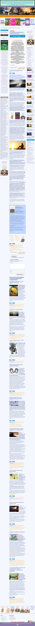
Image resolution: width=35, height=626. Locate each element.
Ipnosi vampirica (14, 600)
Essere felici (13, 498)
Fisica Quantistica (30, 51)
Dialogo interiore (14, 247)
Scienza (29, 61)
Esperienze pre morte (4, 15)
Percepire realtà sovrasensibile (12, 248)
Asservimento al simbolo (18, 393)
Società (15, 362)
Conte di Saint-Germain (19, 15)
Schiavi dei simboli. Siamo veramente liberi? (16, 365)
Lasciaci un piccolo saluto (13, 6)
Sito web (11, 273)
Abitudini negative (19, 463)
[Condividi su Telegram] (10, 73)
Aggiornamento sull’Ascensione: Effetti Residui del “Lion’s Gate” (30, 149)
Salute (20, 306)
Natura (12, 563)
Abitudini (16, 463)
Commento (20, 338)
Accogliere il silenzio (17, 245)
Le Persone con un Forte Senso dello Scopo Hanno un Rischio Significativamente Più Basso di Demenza (30, 158)
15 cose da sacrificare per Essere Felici (16, 471)
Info (2, 617)
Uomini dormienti (17, 529)
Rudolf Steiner (9, 15)
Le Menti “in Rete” (13, 67)
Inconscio (14, 306)
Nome (11, 270)
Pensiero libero (19, 563)
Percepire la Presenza (15, 527)
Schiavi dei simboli (19, 394)
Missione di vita (13, 467)
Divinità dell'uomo (18, 526)
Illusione (11, 362)
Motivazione (16, 467)
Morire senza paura (12, 619)
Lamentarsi (16, 498)
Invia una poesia (4, 618)
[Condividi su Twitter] (12, 73)
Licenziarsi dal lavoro (15, 562)
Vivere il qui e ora (19, 499)
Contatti (8, 6)
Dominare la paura (16, 561)
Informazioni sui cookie (20, 6)
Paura (18, 498)
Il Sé (17, 247)
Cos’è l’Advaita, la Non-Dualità (30, 145)
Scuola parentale (13, 564)
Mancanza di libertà (14, 394)
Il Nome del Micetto (30, 142)
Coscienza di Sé (14, 526)
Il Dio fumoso (2, 16)
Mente (18, 306)
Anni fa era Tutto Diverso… (16, 309)
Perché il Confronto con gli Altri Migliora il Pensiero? (30, 162)
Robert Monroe (25, 15)
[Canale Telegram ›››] (17, 37)
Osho (13, 362)
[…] (28, 73)
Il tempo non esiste (30, 54)
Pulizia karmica (19, 336)
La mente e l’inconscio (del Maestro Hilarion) (16, 282)
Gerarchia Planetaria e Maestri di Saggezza (30, 53)
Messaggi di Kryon (30, 55)
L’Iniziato (14, 15)
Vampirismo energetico (18, 602)
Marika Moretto (15, 336)
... (17, 219)
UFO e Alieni (29, 64)
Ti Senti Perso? (29, 146)
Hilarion (12, 306)
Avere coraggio (17, 422)
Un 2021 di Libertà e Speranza (17, 532)
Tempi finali (16, 338)
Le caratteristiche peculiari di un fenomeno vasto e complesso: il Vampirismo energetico (17, 569)
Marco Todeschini (30, 15)
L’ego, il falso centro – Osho (16, 340)
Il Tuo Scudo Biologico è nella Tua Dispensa (30, 156)
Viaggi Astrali (29, 65)
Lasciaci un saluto (4, 616)
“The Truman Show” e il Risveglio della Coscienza (15, 398)
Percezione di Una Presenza (29, 161)
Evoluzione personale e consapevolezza (18, 304)
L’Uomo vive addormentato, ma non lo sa (16, 503)
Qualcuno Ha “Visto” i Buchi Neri (30, 155)
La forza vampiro (18, 600)
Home (2, 6)
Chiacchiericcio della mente (15, 246)
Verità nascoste (30, 65)
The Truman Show (14, 426)
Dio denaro (12, 561)
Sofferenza (17, 362)
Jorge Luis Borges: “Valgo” (31, 147)
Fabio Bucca (15, 466)
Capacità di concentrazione (17, 464)
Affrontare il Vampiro (17, 599)
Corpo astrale (13, 305)
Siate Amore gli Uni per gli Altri (30, 163)
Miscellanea (29, 56)
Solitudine (14, 338)
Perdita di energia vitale (15, 601)
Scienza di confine (30, 62)
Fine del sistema (21, 561)
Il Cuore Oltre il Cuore (30, 152)
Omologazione (15, 563)
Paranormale (29, 56)
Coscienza (17, 424)
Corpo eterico (17, 305)
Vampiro (23, 602)
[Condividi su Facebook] (14, 73)
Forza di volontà (19, 466)
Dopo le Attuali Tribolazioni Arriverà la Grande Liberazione (30, 153)
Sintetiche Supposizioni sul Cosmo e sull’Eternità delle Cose (30, 151)
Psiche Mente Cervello (30, 59)
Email (11, 271)
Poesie (28, 58)
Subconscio (22, 306)
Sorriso (20, 528)
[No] (33, 624)
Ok (17, 624)
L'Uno (11, 527)
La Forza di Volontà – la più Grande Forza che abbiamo (16, 429)
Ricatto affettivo (20, 601)
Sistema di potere (18, 564)
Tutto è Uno (13, 529)
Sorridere (18, 528)
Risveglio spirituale (20, 527)
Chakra (28, 48)
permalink (12, 250)
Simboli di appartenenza (15, 395)
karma (16, 306)
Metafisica (19, 247)
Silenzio (12, 249)
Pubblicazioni (29, 60)
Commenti (21, 362)
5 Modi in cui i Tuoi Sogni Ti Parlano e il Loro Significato (30, 144)
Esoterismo (29, 49)
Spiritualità (29, 63)
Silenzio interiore (15, 249)
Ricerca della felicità (14, 499)
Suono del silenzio (20, 249)
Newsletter (4, 6)
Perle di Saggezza (30, 57)
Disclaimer (25, 6)
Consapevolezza (13, 424)
